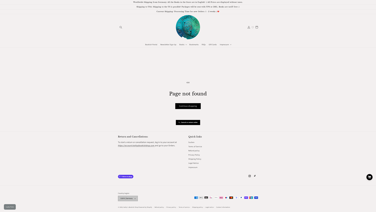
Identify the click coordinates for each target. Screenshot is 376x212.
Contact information (223, 207)
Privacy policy (171, 207)
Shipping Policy (194, 159)
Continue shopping (188, 106)
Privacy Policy (194, 155)
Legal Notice (193, 163)
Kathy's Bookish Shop (130, 207)
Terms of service (184, 207)
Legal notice (209, 207)
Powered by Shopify (145, 207)
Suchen (191, 142)
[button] (121, 27)
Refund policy (194, 150)
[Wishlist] (253, 27)
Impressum (192, 167)
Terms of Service (195, 146)
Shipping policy (197, 207)
